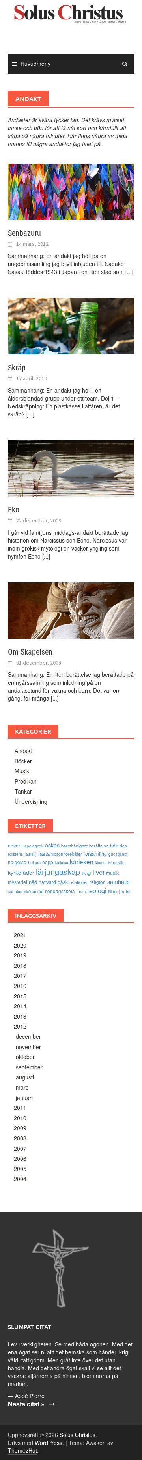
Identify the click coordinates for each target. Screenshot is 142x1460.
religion (98, 882)
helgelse (17, 862)
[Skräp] (71, 325)
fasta (44, 853)
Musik (22, 771)
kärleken (81, 861)
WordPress (48, 1443)
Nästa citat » (26, 1403)
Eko (13, 509)
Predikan (26, 781)
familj (30, 853)
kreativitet (117, 862)
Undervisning (31, 801)
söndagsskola (60, 891)
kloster (101, 862)
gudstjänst (117, 854)
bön (114, 845)
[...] (129, 271)
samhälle (118, 881)
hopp (47, 862)
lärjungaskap (58, 871)
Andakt (23, 751)
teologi (96, 890)
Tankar (23, 791)
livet (99, 872)
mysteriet (17, 881)
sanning (15, 891)
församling (95, 853)
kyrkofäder (21, 872)
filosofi (57, 854)
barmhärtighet (74, 845)
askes (52, 845)
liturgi (86, 873)
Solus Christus (77, 1435)
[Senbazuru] (71, 191)
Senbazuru (24, 233)
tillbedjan (116, 891)
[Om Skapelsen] (71, 610)
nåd (33, 882)
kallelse (61, 862)
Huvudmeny (35, 63)
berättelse (98, 845)
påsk (63, 882)
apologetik (33, 846)
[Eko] (71, 468)
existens (15, 854)
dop (123, 846)
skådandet (33, 891)
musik (112, 872)
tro (128, 891)
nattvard (47, 881)
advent (15, 845)
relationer (78, 882)
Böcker (23, 761)
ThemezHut (22, 1450)
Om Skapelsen (30, 652)
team (81, 891)
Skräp (17, 367)
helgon (34, 862)
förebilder (73, 854)
